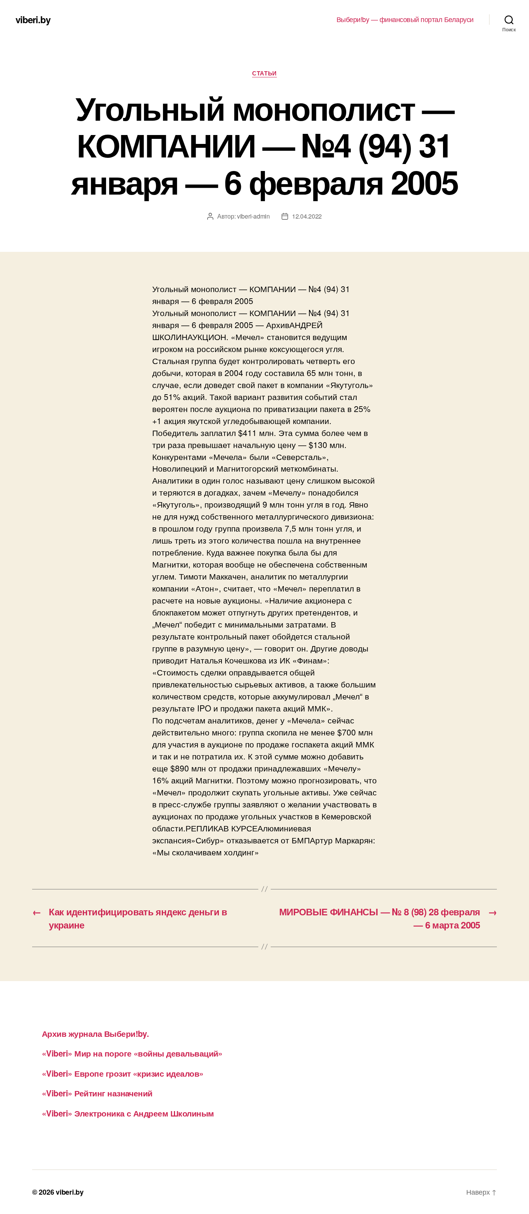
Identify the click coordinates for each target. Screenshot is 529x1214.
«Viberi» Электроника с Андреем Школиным (128, 1113)
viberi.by (32, 19)
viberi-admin (253, 216)
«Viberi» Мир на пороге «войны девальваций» (132, 1053)
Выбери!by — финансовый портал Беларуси (405, 19)
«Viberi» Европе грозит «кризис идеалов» (123, 1073)
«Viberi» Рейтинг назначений (97, 1093)
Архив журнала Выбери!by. (95, 1033)
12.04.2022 (307, 216)
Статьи (264, 73)
